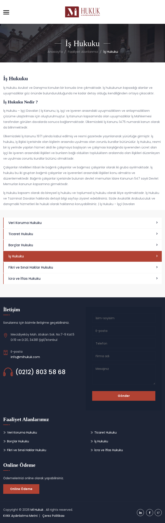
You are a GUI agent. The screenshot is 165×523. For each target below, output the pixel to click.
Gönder (124, 396)
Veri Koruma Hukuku (25, 223)
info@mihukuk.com (25, 357)
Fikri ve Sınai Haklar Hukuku (30, 267)
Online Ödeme (21, 489)
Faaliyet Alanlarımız (83, 51)
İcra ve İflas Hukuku (24, 278)
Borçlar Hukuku (20, 245)
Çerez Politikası (53, 516)
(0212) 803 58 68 (40, 372)
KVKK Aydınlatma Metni (20, 516)
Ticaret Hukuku (20, 234)
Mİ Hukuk (37, 510)
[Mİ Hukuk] (82, 11)
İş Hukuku (16, 256)
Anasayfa (55, 51)
